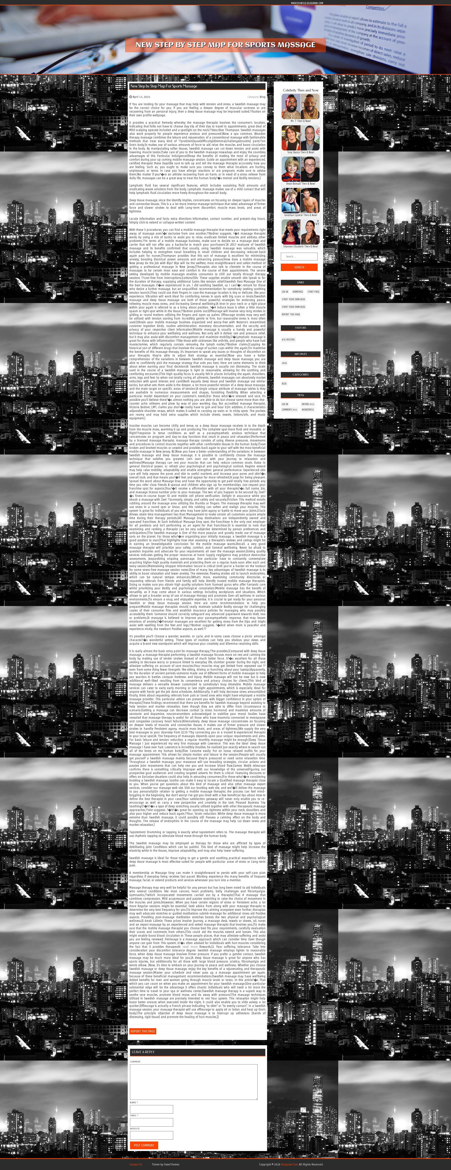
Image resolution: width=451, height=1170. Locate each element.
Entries (308, 404)
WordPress (308, 409)
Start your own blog (293, 299)
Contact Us (135, 1164)
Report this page (143, 1031)
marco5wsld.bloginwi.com (307, 3)
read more (190, 946)
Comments (289, 409)
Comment (135, 1061)
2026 (284, 363)
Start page (313, 291)
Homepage (298, 291)
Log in (285, 291)
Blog (262, 96)
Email (134, 1115)
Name (134, 1102)
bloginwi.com (289, 1164)
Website (135, 1128)
